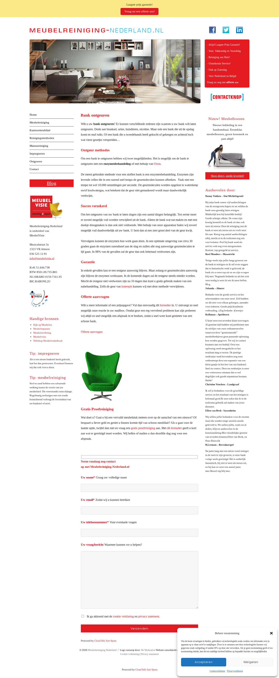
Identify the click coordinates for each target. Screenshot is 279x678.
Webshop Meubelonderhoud (47, 340)
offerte (230, 82)
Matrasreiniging (39, 145)
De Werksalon (148, 650)
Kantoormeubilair (40, 130)
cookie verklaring (123, 616)
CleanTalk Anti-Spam (105, 640)
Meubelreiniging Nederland (102, 650)
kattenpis (126, 286)
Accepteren (203, 662)
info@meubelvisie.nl (42, 258)
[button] (271, 633)
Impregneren (37, 153)
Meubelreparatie (41, 328)
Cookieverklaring (217, 671)
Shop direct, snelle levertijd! (227, 175)
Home (33, 114)
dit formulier (174, 428)
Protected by (98, 640)
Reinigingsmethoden (42, 138)
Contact (34, 169)
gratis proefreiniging (143, 428)
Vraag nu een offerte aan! (140, 11)
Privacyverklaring (235, 671)
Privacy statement (150, 654)
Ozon (157, 163)
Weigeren (250, 662)
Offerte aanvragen (91, 331)
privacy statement (148, 616)
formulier (165, 305)
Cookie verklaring (129, 654)
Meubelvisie (39, 336)
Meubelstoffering (42, 332)
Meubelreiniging (39, 122)
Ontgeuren (36, 161)
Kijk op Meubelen (42, 324)
